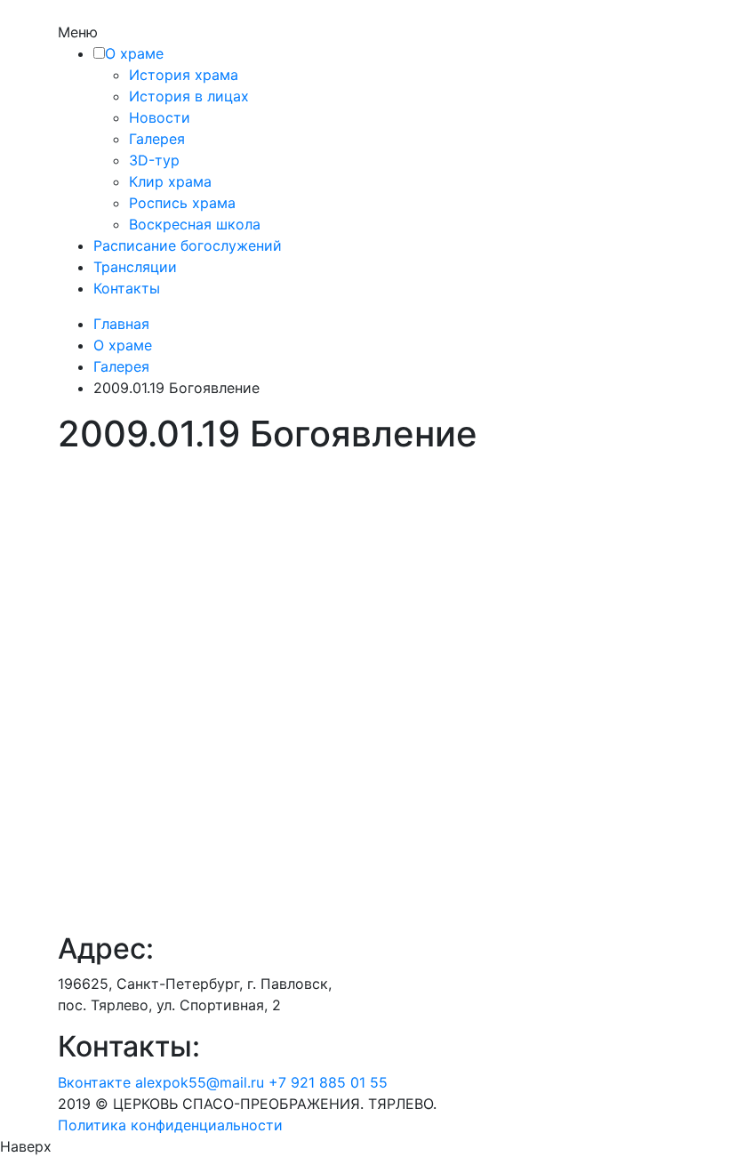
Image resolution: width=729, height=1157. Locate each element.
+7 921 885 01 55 (328, 1082)
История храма (183, 75)
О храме (134, 53)
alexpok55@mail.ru (199, 1082)
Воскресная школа (194, 224)
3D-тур (154, 160)
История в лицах (189, 96)
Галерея (157, 139)
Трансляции (135, 267)
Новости (159, 117)
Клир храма (170, 181)
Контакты (126, 288)
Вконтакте (94, 1082)
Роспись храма (182, 203)
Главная (121, 324)
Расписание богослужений (187, 245)
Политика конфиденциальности (170, 1125)
